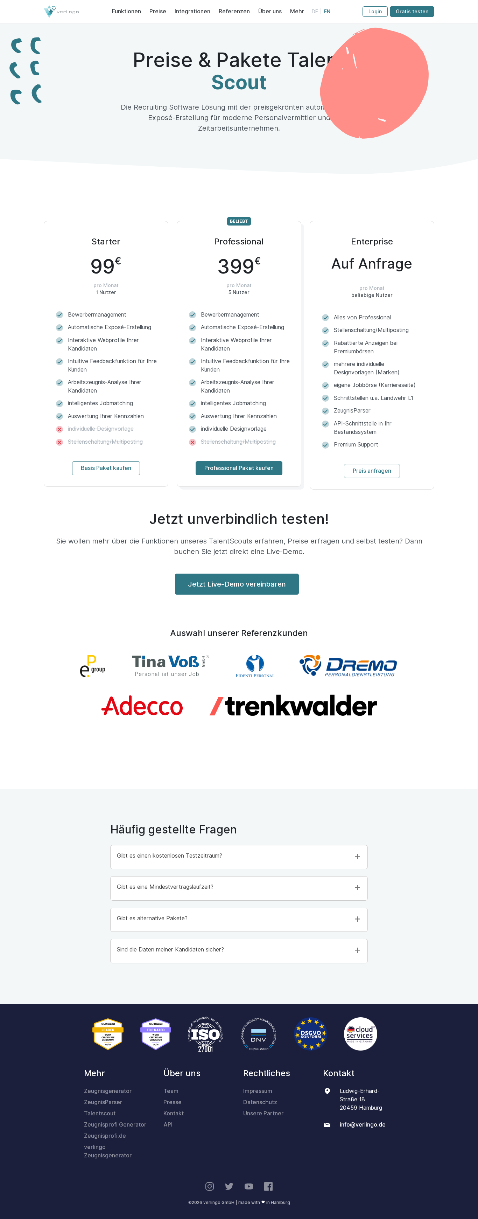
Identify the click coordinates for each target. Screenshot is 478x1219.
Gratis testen (412, 11)
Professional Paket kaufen (239, 468)
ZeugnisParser (103, 1102)
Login (375, 11)
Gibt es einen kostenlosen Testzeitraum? (169, 855)
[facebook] (268, 1186)
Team (170, 1091)
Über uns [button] (270, 11)
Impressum (257, 1091)
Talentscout (99, 1113)
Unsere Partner (263, 1113)
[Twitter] (229, 1186)
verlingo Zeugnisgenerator (108, 1151)
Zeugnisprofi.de (105, 1136)
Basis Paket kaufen (106, 468)
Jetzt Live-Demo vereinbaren (237, 584)
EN (327, 11)
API (168, 1124)
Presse (172, 1102)
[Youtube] (249, 1186)
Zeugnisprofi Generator (115, 1124)
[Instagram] (209, 1186)
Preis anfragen (372, 470)
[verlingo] (61, 11)
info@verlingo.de (363, 1124)
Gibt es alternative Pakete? (152, 918)
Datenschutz (260, 1102)
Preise (157, 11)
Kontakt (173, 1113)
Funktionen (126, 11)
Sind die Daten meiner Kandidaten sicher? (170, 949)
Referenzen (234, 11)
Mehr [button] (297, 11)
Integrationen (192, 11)
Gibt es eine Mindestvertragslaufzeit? (165, 887)
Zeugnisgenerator (108, 1091)
